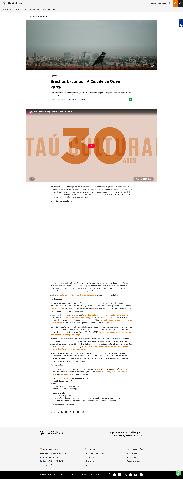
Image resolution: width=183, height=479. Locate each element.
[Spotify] (141, 475)
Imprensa (88, 465)
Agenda (53, 75)
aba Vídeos (68, 374)
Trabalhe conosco (133, 461)
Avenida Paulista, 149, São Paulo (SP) (53, 453)
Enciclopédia (41, 9)
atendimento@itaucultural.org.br (97, 453)
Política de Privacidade (91, 475)
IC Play (32, 9)
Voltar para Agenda (40, 16)
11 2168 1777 (89, 457)
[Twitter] (120, 475)
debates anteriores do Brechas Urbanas (77, 295)
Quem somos (132, 453)
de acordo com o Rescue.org (78, 317)
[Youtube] (136, 475)
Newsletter (131, 457)
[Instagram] (130, 475)
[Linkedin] (125, 475)
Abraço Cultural (57, 308)
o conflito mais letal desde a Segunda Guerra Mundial (105, 315)
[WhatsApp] (114, 475)
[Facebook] (109, 475)
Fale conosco (89, 461)
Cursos (25, 9)
